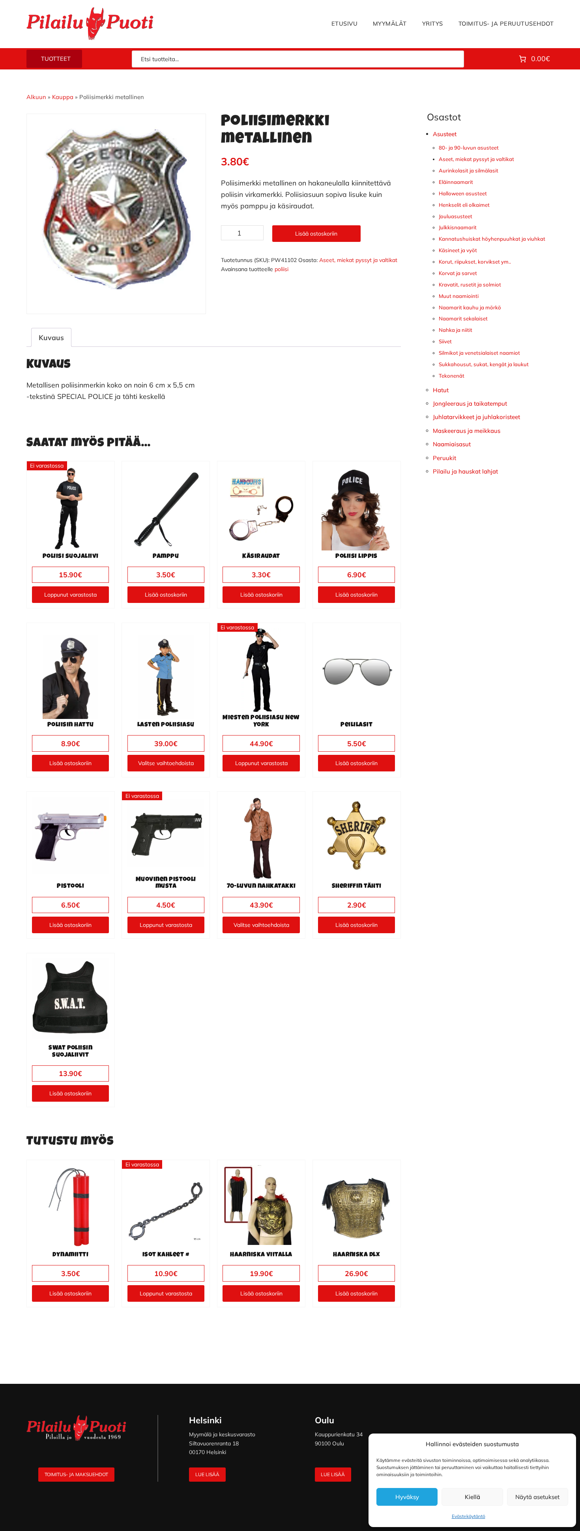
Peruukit (444, 458)
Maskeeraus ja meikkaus (466, 430)
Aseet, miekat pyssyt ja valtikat (358, 260)
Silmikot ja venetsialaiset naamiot (479, 353)
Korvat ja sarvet (458, 273)
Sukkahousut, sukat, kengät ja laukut (484, 364)
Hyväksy (407, 1497)
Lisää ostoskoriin (316, 233)
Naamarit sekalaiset (463, 318)
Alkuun (36, 97)
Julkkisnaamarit (458, 227)
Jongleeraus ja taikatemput (470, 403)
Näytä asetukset (537, 1497)
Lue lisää (207, 1474)
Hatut (441, 390)
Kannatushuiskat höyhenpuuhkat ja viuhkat (492, 239)
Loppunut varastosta (70, 594)
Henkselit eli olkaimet (464, 205)
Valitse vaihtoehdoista (166, 763)
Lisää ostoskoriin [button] (166, 594)
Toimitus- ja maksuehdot (76, 1474)
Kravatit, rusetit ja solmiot (470, 284)
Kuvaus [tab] (51, 337)
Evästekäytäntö (468, 1516)
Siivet (445, 341)
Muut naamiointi (459, 296)
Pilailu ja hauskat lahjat (465, 471)
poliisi (281, 269)
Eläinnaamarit (456, 182)
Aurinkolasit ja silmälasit (468, 170)
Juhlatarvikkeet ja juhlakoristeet (476, 417)
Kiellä (472, 1497)
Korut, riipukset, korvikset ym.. (475, 261)
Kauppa (62, 97)
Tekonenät (451, 375)
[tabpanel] (116, 208)
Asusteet (445, 134)
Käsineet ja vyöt (458, 250)
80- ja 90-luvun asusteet (469, 147)
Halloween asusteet (463, 193)
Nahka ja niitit (455, 330)
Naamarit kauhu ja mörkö (470, 307)
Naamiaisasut (452, 444)
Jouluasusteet (455, 216)
